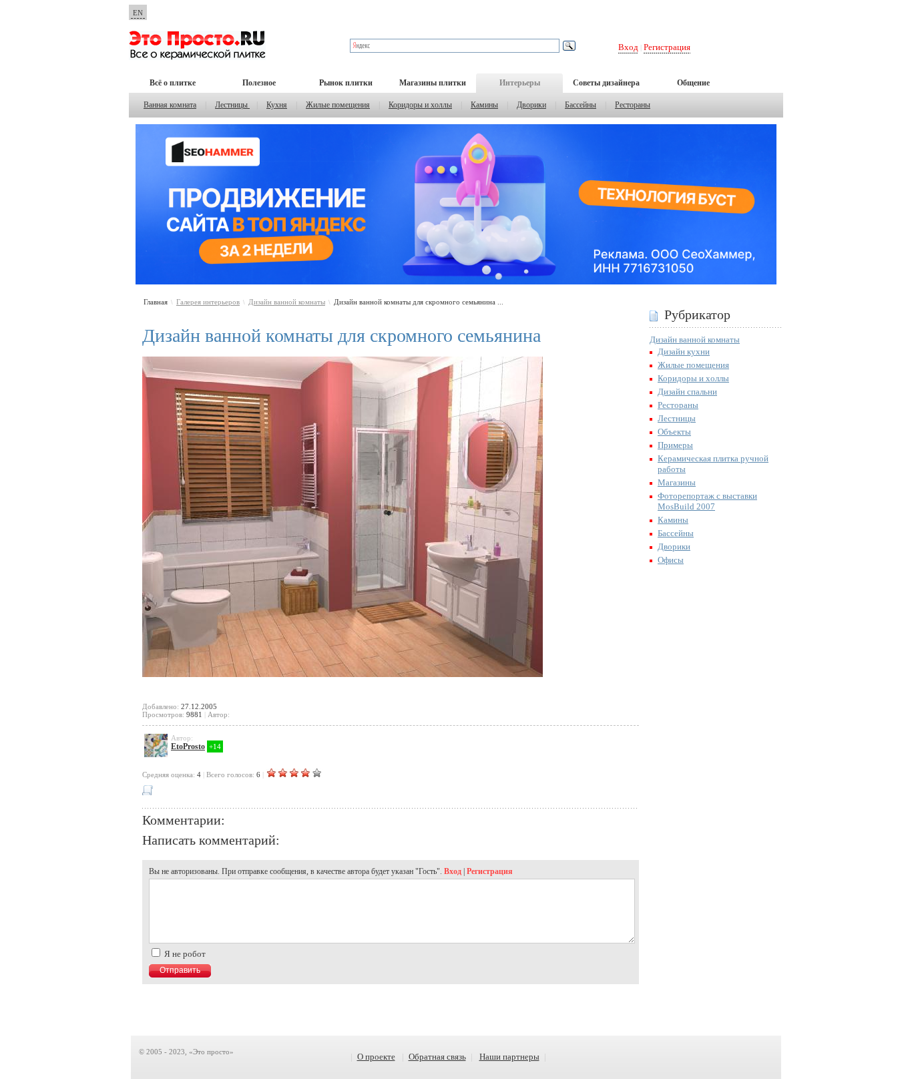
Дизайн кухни (684, 352)
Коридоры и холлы (420, 105)
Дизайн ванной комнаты (286, 302)
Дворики (531, 105)
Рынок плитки (346, 82)
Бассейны (580, 105)
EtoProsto (188, 746)
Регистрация (667, 47)
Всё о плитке (173, 82)
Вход (628, 47)
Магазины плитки (432, 82)
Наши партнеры (509, 1057)
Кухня (276, 105)
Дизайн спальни (687, 392)
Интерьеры (519, 82)
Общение (693, 82)
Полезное (259, 82)
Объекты (674, 432)
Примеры (675, 445)
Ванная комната (170, 105)
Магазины (677, 482)
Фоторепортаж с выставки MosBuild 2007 (707, 501)
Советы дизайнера (606, 82)
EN (138, 13)
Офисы (671, 560)
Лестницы (232, 105)
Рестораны (632, 105)
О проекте (376, 1057)
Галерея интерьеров (208, 302)
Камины (484, 105)
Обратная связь (437, 1057)
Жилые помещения (338, 105)
